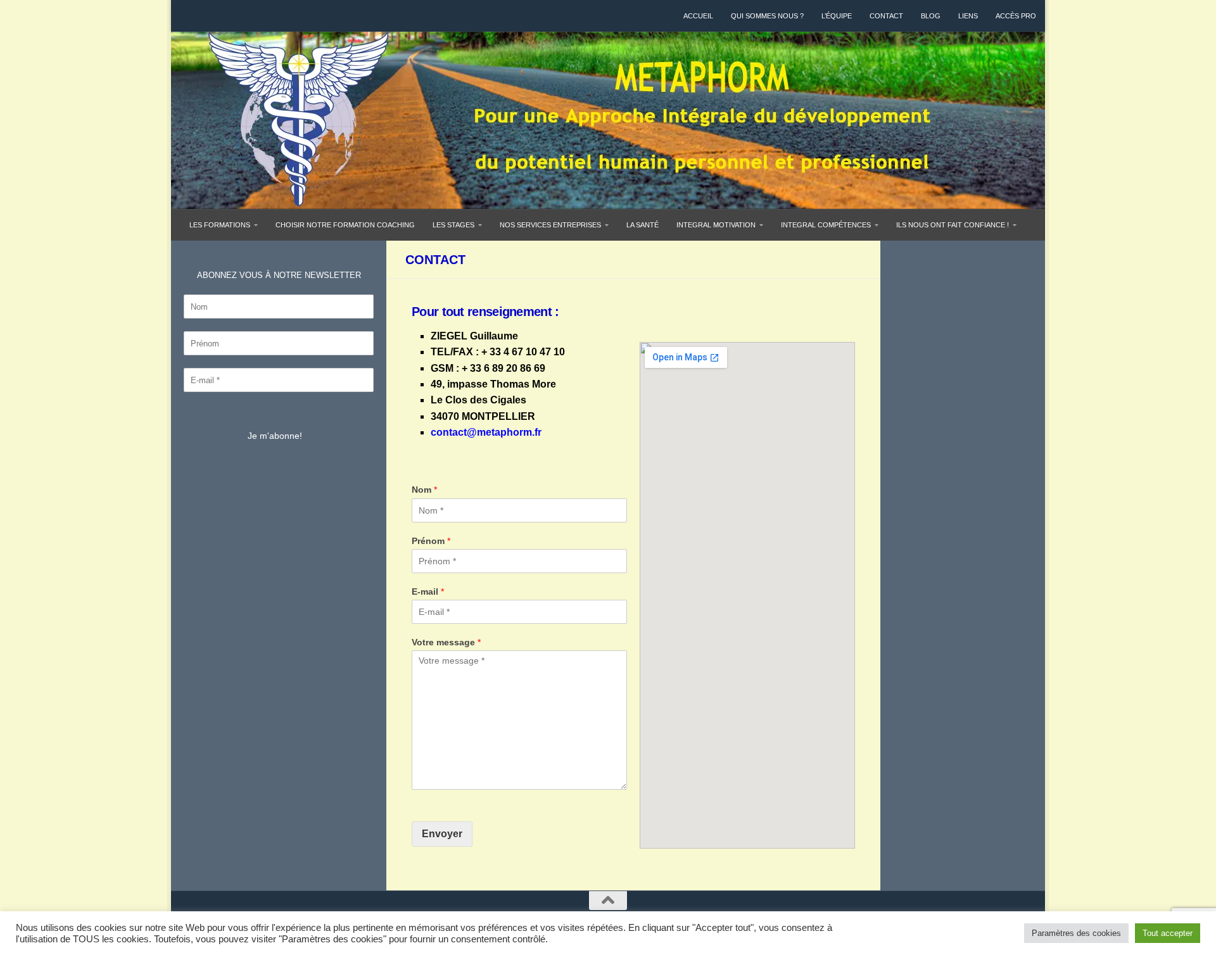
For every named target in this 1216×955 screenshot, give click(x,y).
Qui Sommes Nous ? (767, 16)
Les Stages (453, 225)
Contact (886, 16)
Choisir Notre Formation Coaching (345, 225)
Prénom (431, 541)
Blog (930, 16)
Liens (968, 16)
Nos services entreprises (550, 225)
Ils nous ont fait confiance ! (952, 225)
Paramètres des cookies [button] (1076, 933)
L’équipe (836, 16)
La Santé (642, 225)
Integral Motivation (716, 225)
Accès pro (1016, 16)
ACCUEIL (698, 16)
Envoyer (442, 833)
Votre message (446, 642)
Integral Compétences (826, 225)
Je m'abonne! (275, 436)
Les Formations (219, 225)
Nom (424, 489)
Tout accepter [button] (1168, 933)
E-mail (428, 591)
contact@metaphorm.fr (486, 432)
